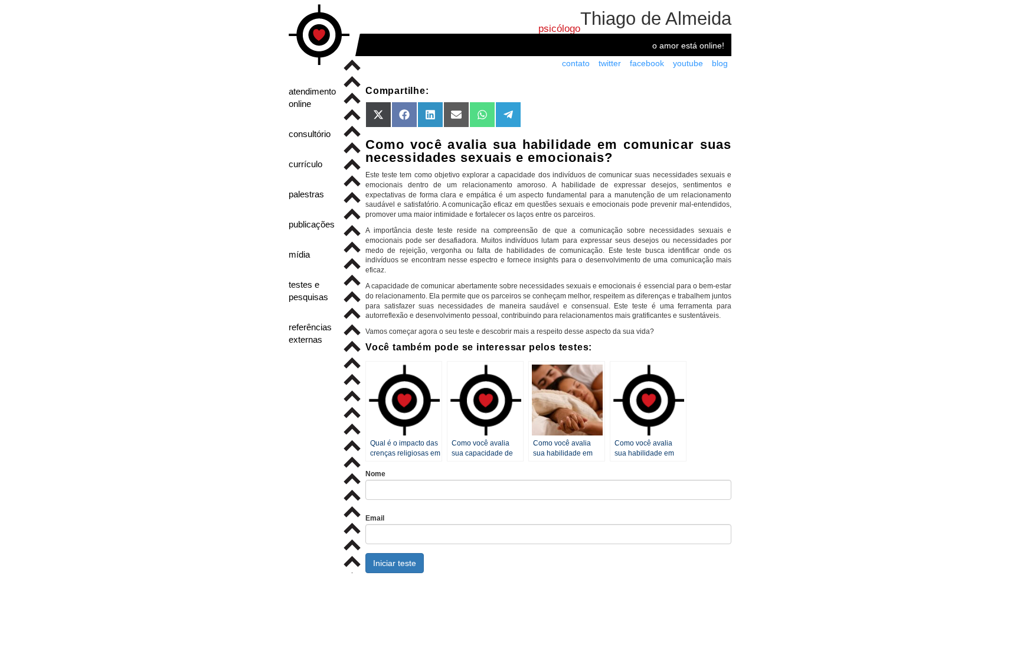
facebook (647, 63)
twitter (610, 63)
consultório (310, 134)
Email (374, 518)
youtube (688, 63)
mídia (299, 254)
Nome (375, 473)
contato (576, 63)
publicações (312, 224)
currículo (305, 164)
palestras (306, 194)
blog (720, 63)
